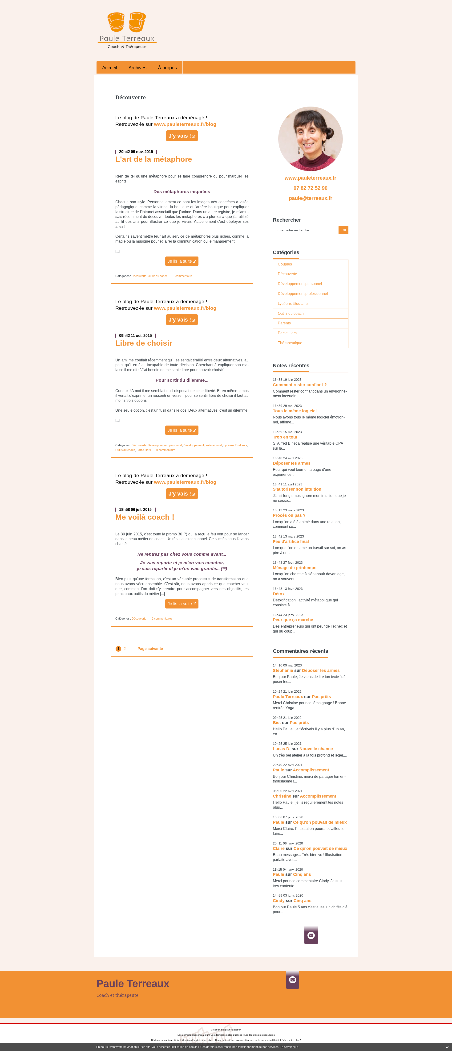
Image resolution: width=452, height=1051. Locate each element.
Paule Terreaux (288, 696)
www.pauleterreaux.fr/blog (185, 124)
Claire (279, 848)
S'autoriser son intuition (297, 489)
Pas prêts (321, 696)
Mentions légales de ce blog (197, 1040)
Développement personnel (165, 445)
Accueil (109, 67)
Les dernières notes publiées (226, 1035)
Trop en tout (285, 437)
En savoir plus (289, 1047)
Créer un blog (218, 1029)
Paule (278, 770)
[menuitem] (110, 67)
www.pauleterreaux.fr (310, 178)
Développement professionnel (202, 445)
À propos (167, 67)
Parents (284, 323)
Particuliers (144, 450)
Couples (285, 264)
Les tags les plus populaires (259, 1035)
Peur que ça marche (293, 619)
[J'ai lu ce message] (447, 1047)
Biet (277, 722)
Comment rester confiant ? (300, 384)
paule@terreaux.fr (310, 198)
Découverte (139, 276)
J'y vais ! (180, 136)
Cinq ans (302, 874)
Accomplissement (311, 770)
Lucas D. (282, 748)
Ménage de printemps (294, 567)
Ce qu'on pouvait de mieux (320, 822)
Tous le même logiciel (295, 411)
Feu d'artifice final (291, 541)
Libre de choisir (143, 343)
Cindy (279, 900)
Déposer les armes (292, 463)
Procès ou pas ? (289, 515)
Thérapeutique (290, 343)
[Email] (311, 935)
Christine (282, 796)
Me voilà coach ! (144, 517)
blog (297, 1040)
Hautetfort (235, 1029)
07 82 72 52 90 (310, 188)
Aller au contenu (16, 4)
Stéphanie (283, 670)
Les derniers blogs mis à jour (193, 1035)
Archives (137, 67)
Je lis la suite (180, 261)
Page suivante (150, 649)
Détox (279, 594)
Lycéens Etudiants (235, 445)
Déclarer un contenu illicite (165, 1040)
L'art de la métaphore (153, 159)
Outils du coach (158, 276)
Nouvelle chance (316, 748)
